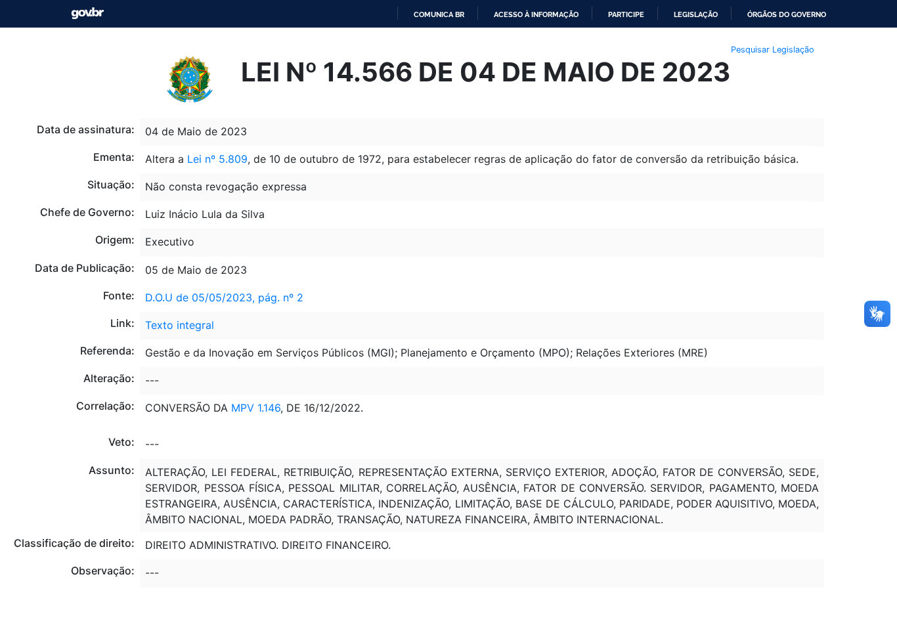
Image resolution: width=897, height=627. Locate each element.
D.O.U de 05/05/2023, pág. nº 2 (224, 297)
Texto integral (179, 325)
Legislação (696, 14)
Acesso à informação (536, 14)
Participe (626, 14)
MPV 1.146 (255, 407)
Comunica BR (439, 14)
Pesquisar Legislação (772, 49)
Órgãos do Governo (786, 14)
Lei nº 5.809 (217, 158)
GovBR (87, 13)
